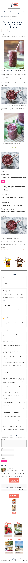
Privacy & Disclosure (15, 558)
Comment (3, 439)
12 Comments (16, 19)
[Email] (23, 30)
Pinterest (14, 147)
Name (2, 448)
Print (3, 181)
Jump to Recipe (4, 34)
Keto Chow (6, 487)
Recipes (2, 16)
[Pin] (4, 30)
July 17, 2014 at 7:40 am (7, 291)
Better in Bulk (9, 70)
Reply (4, 300)
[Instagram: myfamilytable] (14, 208)
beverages (5, 16)
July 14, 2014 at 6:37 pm (7, 319)
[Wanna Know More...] (18, 476)
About (19, 558)
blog (19, 240)
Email (2, 452)
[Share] (11, 30)
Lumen (6, 489)
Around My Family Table (14, 4)
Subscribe (22, 558)
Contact (15, 559)
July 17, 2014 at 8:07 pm (7, 279)
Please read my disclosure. (12, 31)
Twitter (23, 146)
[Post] (17, 30)
